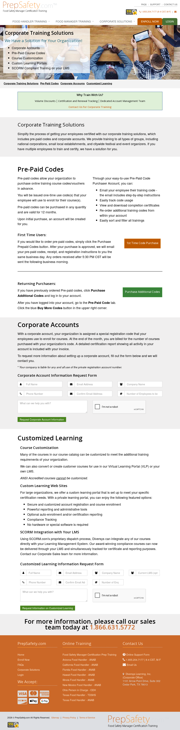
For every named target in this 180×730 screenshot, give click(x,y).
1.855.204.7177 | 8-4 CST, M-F (143, 659)
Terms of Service (87, 717)
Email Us (132, 664)
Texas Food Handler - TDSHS (79, 695)
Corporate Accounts (72, 83)
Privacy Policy (69, 717)
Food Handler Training (29, 21)
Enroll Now (150, 21)
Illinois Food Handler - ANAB (78, 680)
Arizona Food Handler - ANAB (79, 659)
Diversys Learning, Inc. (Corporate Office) (137, 675)
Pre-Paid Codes (49, 83)
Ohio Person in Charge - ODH (79, 690)
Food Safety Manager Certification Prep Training (89, 654)
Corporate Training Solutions (21, 83)
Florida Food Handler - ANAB (79, 669)
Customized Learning (99, 83)
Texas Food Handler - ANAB (78, 700)
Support (155, 4)
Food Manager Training (73, 21)
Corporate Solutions (116, 21)
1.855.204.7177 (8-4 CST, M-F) (156, 11)
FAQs (144, 4)
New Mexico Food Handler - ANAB (82, 685)
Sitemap (55, 717)
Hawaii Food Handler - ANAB (79, 674)
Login (170, 21)
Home (21, 654)
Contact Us (170, 4)
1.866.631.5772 (112, 627)
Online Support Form (138, 654)
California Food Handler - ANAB (80, 664)
